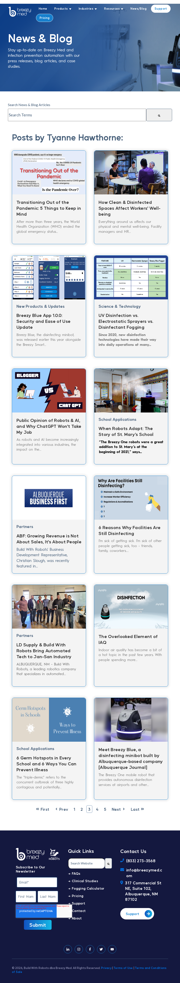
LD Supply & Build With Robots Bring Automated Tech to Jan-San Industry (43, 650)
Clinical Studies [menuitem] (85, 881)
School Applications (118, 419)
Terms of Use (123, 968)
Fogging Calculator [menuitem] (88, 888)
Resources (112, 8)
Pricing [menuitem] (77, 896)
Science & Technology (120, 306)
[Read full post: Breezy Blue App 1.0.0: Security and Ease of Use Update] (49, 276)
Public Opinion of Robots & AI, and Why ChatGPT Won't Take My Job (48, 426)
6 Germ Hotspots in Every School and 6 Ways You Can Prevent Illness (46, 763)
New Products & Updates (40, 306)
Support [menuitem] (78, 903)
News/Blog (138, 8)
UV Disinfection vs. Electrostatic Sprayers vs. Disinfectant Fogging (126, 321)
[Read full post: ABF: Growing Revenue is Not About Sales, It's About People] (49, 496)
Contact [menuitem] (79, 910)
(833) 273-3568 (140, 860)
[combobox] (77, 115)
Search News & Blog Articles (29, 105)
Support (161, 8)
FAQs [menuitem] (76, 873)
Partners (24, 526)
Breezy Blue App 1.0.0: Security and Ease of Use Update (43, 321)
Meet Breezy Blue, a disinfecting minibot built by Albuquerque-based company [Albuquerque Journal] (131, 758)
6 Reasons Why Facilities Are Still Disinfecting (129, 530)
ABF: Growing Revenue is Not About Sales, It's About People (48, 538)
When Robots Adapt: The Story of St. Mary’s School (126, 431)
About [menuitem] (77, 918)
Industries (86, 8)
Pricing (45, 18)
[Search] (159, 115)
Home (43, 8)
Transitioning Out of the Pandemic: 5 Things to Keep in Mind (48, 208)
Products (61, 8)
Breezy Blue (25, 335)
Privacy (106, 968)
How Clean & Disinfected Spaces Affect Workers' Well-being (129, 208)
